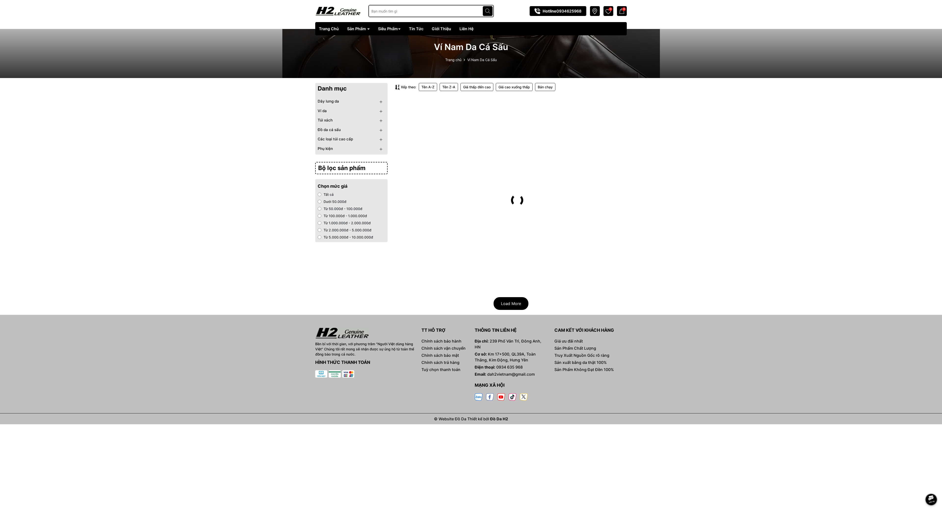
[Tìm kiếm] (488, 11)
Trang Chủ (329, 28)
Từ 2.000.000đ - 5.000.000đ (347, 230)
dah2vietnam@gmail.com (511, 374)
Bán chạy (545, 87)
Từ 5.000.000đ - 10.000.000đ (348, 237)
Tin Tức (416, 28)
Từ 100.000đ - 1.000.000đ (345, 216)
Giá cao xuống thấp (514, 87)
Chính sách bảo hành (441, 341)
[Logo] (338, 11)
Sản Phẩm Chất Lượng (575, 348)
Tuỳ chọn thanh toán (440, 369)
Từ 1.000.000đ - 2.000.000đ (347, 223)
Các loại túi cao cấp (335, 139)
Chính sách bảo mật (440, 355)
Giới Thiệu (441, 28)
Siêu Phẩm (388, 28)
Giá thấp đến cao (477, 87)
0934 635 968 (509, 367)
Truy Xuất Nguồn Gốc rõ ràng (581, 355)
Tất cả (329, 194)
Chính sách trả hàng (440, 362)
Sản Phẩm (357, 28)
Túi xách (325, 120)
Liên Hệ (466, 28)
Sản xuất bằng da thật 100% (580, 362)
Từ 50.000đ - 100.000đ (343, 209)
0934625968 (568, 11)
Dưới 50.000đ (335, 201)
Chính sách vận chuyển (443, 348)
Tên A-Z (427, 87)
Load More (511, 303)
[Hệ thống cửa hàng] (595, 11)
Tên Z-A (448, 87)
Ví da (322, 110)
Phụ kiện (325, 148)
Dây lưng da (328, 101)
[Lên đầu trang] (931, 486)
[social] (479, 397)
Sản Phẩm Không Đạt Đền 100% (584, 369)
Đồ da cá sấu (329, 129)
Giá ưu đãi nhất (568, 341)
